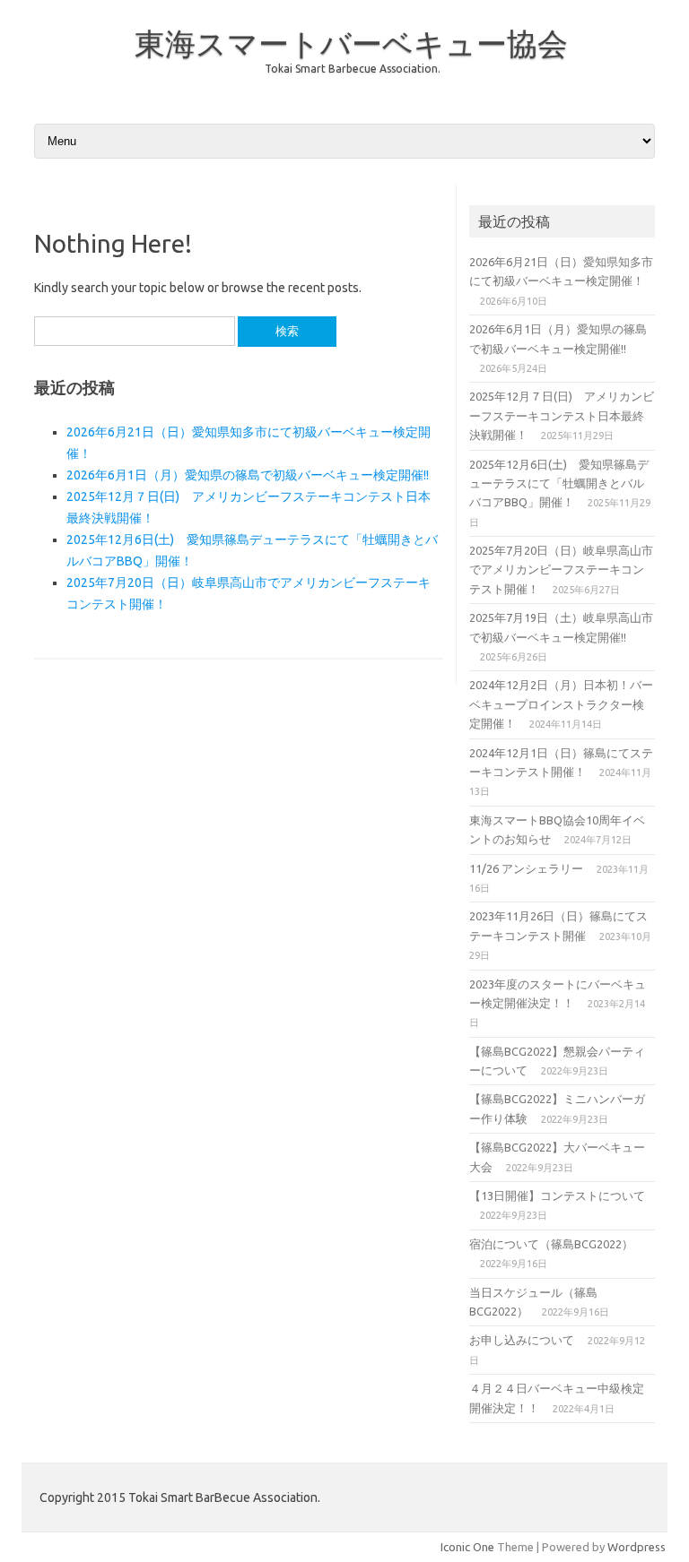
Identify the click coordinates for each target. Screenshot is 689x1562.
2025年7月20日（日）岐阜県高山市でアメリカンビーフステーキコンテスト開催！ (561, 569)
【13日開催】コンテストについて (557, 1195)
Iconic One (467, 1546)
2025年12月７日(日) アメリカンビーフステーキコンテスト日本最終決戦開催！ (561, 415)
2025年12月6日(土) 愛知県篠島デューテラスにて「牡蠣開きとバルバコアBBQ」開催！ (559, 483)
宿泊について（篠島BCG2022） (551, 1244)
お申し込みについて (521, 1339)
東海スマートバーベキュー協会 (351, 43)
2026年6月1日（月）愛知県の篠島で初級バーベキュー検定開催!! (247, 475)
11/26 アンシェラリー (526, 868)
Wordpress (636, 1546)
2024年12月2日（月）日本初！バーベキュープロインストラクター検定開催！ (561, 703)
